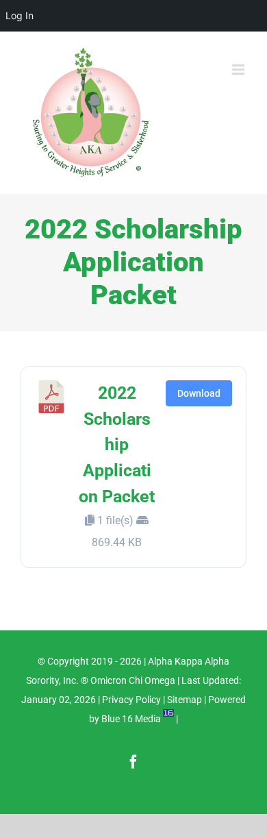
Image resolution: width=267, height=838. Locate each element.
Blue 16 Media (131, 718)
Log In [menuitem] (19, 15)
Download (198, 393)
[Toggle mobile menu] (239, 69)
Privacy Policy (131, 699)
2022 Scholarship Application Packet (117, 444)
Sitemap (184, 699)
